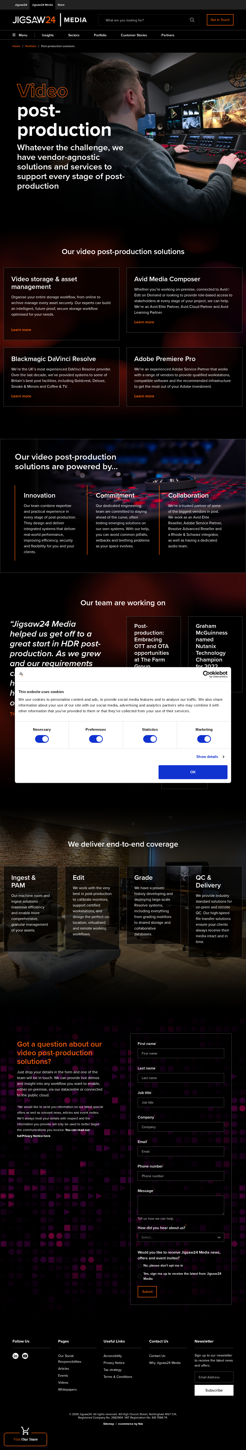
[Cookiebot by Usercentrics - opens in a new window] (206, 674)
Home (16, 46)
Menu (23, 35)
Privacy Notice (114, 1362)
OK (193, 772)
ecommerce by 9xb (130, 1424)
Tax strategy (113, 1369)
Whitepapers (67, 1389)
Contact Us (157, 1355)
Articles (63, 1368)
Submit (147, 1291)
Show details (207, 757)
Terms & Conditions (118, 1376)
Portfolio (30, 46)
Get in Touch (220, 19)
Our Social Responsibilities (69, 1358)
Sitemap (108, 1424)
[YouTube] (25, 1356)
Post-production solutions (58, 46)
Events (63, 1375)
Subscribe (214, 1390)
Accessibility (113, 1355)
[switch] (96, 739)
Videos (63, 1382)
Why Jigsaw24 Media (164, 1362)
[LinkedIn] (15, 1356)
